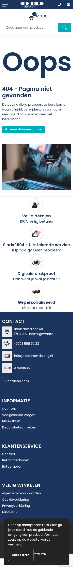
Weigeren (40, 554)
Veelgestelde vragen (18, 415)
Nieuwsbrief (11, 421)
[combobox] (30, 27)
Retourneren (12, 466)
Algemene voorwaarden (21, 493)
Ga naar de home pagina (23, 129)
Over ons (9, 408)
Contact (8, 454)
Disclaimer (10, 511)
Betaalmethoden (15, 460)
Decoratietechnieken (19, 427)
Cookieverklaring (15, 499)
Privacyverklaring (16, 505)
